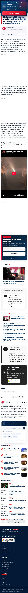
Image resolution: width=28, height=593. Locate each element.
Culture (9, 436)
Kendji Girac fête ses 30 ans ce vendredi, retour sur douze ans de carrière (17, 493)
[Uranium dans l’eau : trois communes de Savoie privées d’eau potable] (24, 456)
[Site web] (17, 402)
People (11, 440)
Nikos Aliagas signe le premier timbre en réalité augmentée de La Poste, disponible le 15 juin (17, 507)
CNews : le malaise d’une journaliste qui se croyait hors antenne (14, 282)
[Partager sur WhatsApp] (9, 34)
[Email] (12, 34)
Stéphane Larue (11, 27)
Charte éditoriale (6, 560)
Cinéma (22, 440)
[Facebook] (19, 402)
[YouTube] (21, 402)
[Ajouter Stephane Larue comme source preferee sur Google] (14, 381)
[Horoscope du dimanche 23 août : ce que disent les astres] (24, 475)
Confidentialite (20, 258)
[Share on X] (3, 34)
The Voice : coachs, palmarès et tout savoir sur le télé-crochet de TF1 (17, 500)
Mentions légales (5, 564)
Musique (14, 490)
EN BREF (13, 434)
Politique (15, 436)
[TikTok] (14, 536)
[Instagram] (22, 402)
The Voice (12, 391)
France (10, 519)
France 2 (18, 434)
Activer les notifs (14, 13)
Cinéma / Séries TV (6, 584)
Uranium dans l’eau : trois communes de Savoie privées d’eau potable (11, 456)
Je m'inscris (14, 253)
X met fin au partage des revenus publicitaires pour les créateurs (17, 485)
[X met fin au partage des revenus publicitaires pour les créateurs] (4, 485)
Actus (4, 436)
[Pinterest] (24, 402)
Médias (10, 497)
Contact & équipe (6, 550)
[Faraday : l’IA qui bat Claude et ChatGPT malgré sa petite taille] (24, 450)
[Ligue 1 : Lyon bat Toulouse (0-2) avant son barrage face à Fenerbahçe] (24, 469)
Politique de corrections (7, 562)
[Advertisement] (14, 70)
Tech (17, 440)
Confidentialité (5, 566)
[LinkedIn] (26, 402)
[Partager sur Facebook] (6, 34)
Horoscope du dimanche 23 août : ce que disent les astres (12, 474)
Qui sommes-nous (6, 553)
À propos (4, 548)
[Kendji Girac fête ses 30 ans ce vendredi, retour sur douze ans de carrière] (4, 492)
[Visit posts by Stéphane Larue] (4, 28)
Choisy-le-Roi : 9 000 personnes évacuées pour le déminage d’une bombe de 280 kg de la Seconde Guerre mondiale (14, 325)
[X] (3, 536)
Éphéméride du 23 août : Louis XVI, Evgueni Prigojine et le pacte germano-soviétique (12, 462)
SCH (8, 391)
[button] (19, 397)
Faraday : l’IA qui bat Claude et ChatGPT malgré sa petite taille (11, 449)
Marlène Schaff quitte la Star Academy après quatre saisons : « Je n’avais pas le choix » (17, 514)
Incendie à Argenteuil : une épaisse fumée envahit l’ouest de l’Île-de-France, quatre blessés (14, 339)
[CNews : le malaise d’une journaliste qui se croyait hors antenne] (14, 273)
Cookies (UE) (5, 568)
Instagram (4, 522)
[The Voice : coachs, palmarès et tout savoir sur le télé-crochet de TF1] (4, 499)
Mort (24, 522)
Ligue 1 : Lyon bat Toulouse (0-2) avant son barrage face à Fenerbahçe (11, 468)
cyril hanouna (6, 434)
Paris (17, 519)
